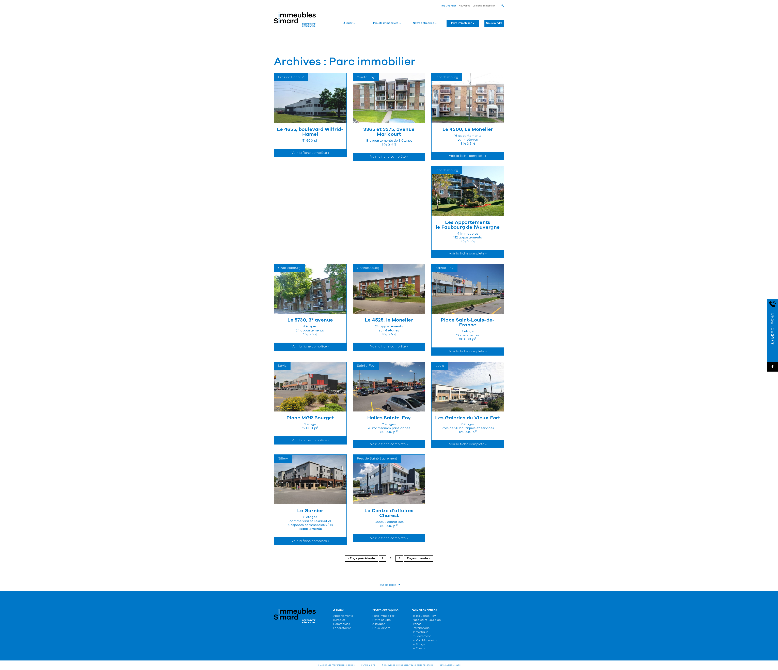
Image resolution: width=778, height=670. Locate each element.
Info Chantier (448, 5)
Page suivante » (418, 558)
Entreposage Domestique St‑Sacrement (421, 632)
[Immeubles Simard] (295, 19)
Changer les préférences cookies (336, 665)
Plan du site (368, 665)
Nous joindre (494, 23)
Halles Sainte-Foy (424, 615)
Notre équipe (381, 620)
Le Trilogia (419, 644)
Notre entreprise (424, 23)
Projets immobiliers (386, 23)
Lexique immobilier (484, 5)
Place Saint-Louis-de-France (427, 622)
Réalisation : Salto (450, 665)
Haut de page (387, 584)
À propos (378, 624)
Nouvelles (464, 5)
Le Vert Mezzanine (424, 640)
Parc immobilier (461, 23)
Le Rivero (418, 648)
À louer (348, 23)
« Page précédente (361, 558)
